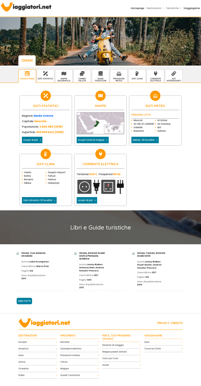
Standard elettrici (70, 348)
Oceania (23, 368)
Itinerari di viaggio (113, 345)
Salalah (138, 127)
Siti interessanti (174, 79)
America (23, 348)
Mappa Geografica (63, 79)
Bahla (27, 176)
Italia (21, 375)
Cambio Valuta (82, 79)
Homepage (137, 8)
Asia (21, 355)
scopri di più (30, 140)
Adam (27, 172)
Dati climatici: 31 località (37, 200)
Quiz (146, 342)
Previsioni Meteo (118, 79)
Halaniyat (53, 183)
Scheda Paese (27, 78)
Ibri (159, 127)
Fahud (51, 176)
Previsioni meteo (70, 355)
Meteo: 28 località (143, 140)
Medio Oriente (43, 116)
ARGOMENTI (68, 335)
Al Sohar (162, 120)
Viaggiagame (191, 8)
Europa (22, 342)
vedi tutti (24, 301)
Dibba (27, 183)
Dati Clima (137, 78)
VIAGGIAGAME (153, 335)
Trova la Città (152, 348)
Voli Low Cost (110, 358)
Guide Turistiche (100, 79)
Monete (64, 342)
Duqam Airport (56, 172)
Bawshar (139, 131)
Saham (161, 131)
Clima (63, 362)
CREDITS (177, 323)
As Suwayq (163, 124)
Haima (52, 179)
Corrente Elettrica (155, 79)
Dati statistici (45, 78)
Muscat (138, 120)
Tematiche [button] (172, 8)
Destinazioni (27, 335)
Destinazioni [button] (154, 8)
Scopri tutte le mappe (91, 140)
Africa (21, 362)
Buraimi (28, 179)
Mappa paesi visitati (114, 351)
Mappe (64, 368)
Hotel (105, 365)
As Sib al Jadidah (144, 124)
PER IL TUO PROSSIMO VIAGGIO (116, 337)
